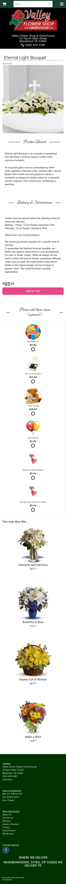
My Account (8, 833)
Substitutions (8, 830)
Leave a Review (10, 824)
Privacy (6, 827)
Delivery (6, 821)
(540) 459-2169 (34, 45)
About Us (6, 814)
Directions (7, 779)
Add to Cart (33, 291)
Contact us (7, 817)
